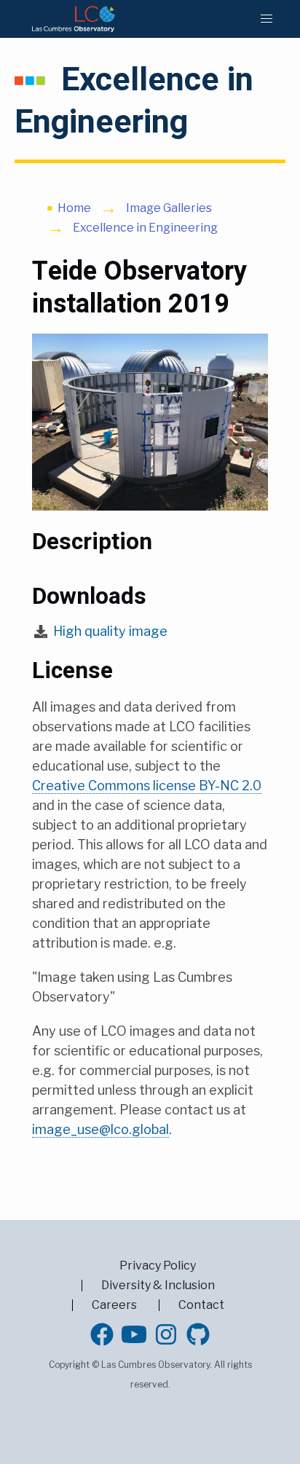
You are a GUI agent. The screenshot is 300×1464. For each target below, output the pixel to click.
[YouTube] (134, 1334)
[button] (266, 19)
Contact (201, 1305)
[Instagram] (166, 1334)
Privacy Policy (157, 1265)
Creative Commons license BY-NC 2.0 (146, 785)
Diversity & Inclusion (158, 1285)
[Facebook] (102, 1334)
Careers (114, 1305)
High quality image (110, 631)
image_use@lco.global (100, 1129)
